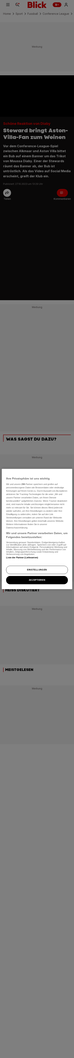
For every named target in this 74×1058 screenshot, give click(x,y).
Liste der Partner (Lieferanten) (22, 557)
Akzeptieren (37, 580)
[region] (37, 529)
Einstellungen (37, 570)
